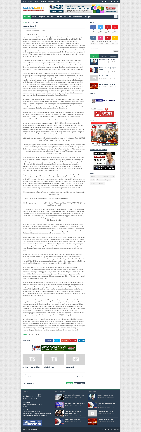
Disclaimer (51, 1)
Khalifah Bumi (49, 367)
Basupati (88, 17)
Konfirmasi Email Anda (107, 76)
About (30, 1)
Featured (105, 176)
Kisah (92, 180)
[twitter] (105, 1)
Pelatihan (99, 180)
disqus (76, 383)
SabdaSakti (35, 429)
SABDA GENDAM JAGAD (107, 60)
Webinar (101, 183)
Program (42, 17)
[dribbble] (117, 1)
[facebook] (102, 1)
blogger (82, 383)
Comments (113, 56)
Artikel (34, 17)
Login (57, 1)
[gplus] (108, 1)
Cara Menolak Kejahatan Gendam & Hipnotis (73, 412)
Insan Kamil (70, 367)
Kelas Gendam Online (72, 419)
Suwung (93, 183)
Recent (94, 56)
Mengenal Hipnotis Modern (74, 395)
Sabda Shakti (77, 17)
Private (59, 17)
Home (24, 1)
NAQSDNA (67, 17)
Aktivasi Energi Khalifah (31, 367)
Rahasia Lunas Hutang (107, 84)
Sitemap (43, 1)
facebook (70, 383)
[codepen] (114, 1)
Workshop (50, 17)
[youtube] (111, 1)
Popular (104, 56)
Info (113, 176)
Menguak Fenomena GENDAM (75, 403)
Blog (29, 22)
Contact (36, 1)
